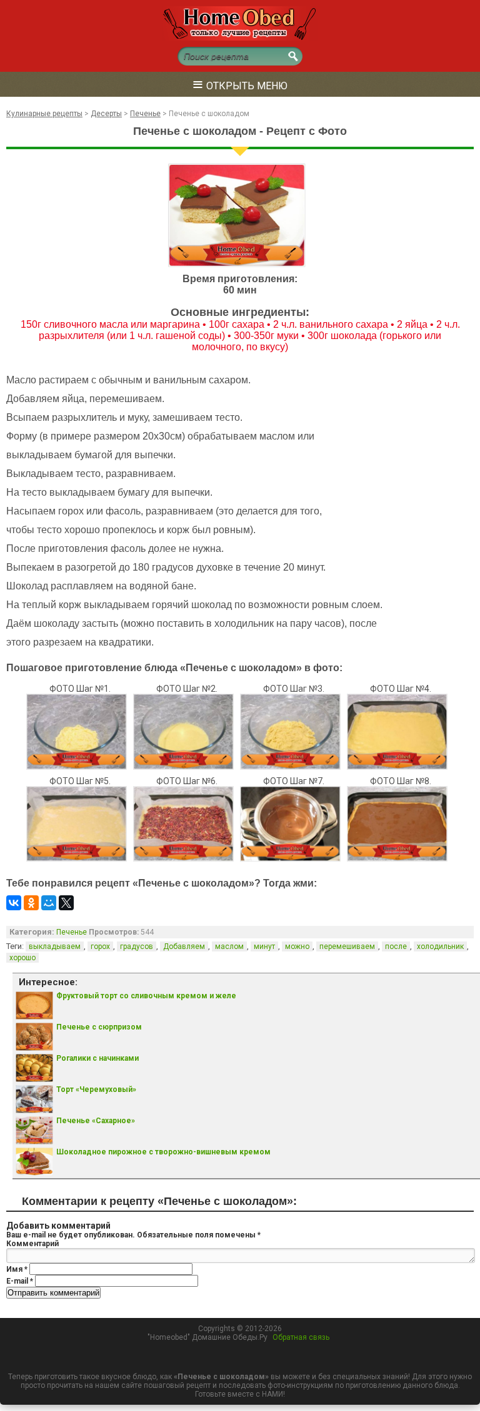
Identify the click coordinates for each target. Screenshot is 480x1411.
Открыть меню (240, 84)
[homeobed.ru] (240, 38)
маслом (229, 946)
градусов (136, 946)
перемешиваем (347, 946)
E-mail (19, 1281)
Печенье (71, 932)
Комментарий (32, 1243)
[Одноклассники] (31, 902)
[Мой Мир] (48, 902)
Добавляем (184, 946)
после (396, 946)
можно (297, 946)
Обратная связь (300, 1337)
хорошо (22, 957)
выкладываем (55, 946)
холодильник (440, 946)
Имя (17, 1269)
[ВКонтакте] (13, 902)
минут (264, 946)
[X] (66, 902)
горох (100, 946)
